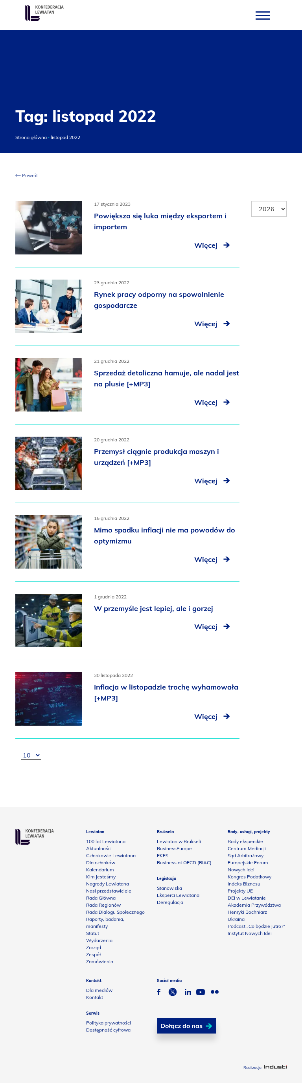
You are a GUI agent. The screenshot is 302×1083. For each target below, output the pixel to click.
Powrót (29, 175)
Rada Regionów (103, 905)
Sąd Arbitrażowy (245, 855)
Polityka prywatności (108, 1023)
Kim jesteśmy (101, 877)
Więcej (206, 245)
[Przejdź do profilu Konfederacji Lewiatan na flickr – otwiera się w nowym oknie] (214, 993)
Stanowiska (169, 888)
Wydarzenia (99, 940)
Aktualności (99, 848)
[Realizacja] (275, 1067)
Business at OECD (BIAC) (184, 862)
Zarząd (93, 947)
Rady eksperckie (245, 841)
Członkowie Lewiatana (111, 855)
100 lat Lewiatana (105, 841)
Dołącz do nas (181, 1026)
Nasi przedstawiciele (108, 891)
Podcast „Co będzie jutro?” (256, 926)
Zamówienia (99, 961)
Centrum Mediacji (247, 848)
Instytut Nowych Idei (250, 933)
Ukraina (236, 919)
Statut (92, 933)
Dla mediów (99, 990)
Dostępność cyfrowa (108, 1030)
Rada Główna (101, 898)
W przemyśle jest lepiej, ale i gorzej (153, 608)
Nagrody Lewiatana (107, 884)
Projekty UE (240, 891)
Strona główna (31, 137)
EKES (162, 855)
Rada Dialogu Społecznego (115, 912)
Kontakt (94, 997)
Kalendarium (100, 870)
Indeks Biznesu (244, 884)
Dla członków (100, 862)
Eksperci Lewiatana (178, 895)
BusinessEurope (174, 848)
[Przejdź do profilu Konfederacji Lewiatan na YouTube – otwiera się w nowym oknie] (200, 993)
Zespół (93, 954)
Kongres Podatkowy (249, 877)
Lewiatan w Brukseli (179, 841)
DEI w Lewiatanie (247, 898)
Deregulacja (170, 902)
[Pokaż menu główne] (263, 15)
